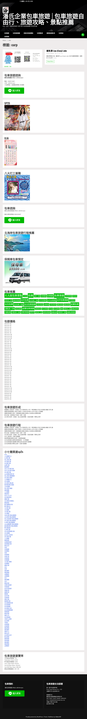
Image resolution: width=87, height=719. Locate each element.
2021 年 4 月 (7, 345)
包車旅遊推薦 (68, 296)
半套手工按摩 (8, 619)
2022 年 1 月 (7, 332)
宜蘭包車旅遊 (28, 308)
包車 (30, 295)
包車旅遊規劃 (16, 33)
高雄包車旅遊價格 (28, 33)
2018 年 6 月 (7, 399)
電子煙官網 (7, 527)
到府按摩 (6, 640)
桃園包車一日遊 (67, 308)
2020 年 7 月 (7, 356)
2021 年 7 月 (7, 341)
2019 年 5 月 (7, 379)
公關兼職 (6, 576)
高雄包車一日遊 (62, 312)
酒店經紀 (6, 493)
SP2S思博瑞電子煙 (9, 531)
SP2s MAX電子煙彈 (9, 470)
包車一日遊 (37, 296)
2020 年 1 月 (7, 365)
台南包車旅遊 (40, 304)
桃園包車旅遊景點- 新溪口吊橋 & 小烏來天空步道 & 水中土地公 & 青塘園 (23, 411)
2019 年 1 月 (7, 386)
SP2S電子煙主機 (8, 483)
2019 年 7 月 (7, 375)
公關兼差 (6, 574)
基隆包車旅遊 (67, 304)
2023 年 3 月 (7, 323)
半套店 (6, 622)
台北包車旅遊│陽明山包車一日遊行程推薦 (15, 443)
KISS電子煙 (7, 463)
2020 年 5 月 (7, 359)
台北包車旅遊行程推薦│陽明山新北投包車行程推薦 (17, 441)
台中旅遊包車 (72, 300)
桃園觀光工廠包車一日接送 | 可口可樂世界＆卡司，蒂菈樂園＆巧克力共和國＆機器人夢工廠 (28, 409)
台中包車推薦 (51, 300)
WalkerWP (58, 716)
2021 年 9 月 (7, 340)
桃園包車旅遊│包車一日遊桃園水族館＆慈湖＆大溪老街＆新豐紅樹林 (22, 413)
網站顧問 (6, 467)
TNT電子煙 (7, 508)
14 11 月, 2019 (59, 53)
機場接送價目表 (51, 33)
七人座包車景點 (13, 295)
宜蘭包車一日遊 (9, 308)
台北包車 (9, 304)
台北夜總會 (7, 604)
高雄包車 (54, 312)
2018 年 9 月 (7, 393)
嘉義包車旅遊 (60, 304)
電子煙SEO (7, 506)
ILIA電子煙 (7, 458)
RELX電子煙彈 (8, 488)
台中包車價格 (42, 300)
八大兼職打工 (8, 456)
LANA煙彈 (7, 486)
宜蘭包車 (75, 304)
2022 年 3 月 (7, 329)
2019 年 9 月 (7, 372)
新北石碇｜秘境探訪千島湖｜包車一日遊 (15, 415)
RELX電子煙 (7, 459)
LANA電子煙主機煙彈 (10, 517)
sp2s (5, 454)
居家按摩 (6, 638)
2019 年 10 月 (8, 370)
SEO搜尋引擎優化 (9, 501)
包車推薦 (50, 296)
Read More (50, 61)
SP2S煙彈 (7, 481)
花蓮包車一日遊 (16, 312)
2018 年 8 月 (7, 395)
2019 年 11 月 (8, 368)
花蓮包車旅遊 (25, 312)
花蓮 (10, 66)
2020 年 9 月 (7, 352)
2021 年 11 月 (8, 336)
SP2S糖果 (7, 533)
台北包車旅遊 (30, 304)
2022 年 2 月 (7, 331)
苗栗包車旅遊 (46, 312)
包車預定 (61, 33)
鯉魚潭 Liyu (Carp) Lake (56, 50)
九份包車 (25, 296)
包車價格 (43, 296)
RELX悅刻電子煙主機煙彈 (11, 518)
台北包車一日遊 (18, 304)
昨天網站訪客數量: (9, 661)
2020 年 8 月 (7, 354)
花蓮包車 (8, 312)
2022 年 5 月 (7, 325)
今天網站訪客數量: (9, 658)
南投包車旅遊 (16, 300)
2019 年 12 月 (8, 366)
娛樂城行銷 (7, 601)
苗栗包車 (32, 312)
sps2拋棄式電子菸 (9, 474)
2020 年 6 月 (7, 357)
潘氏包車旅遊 (50, 53)
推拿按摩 (6, 540)
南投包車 (75, 296)
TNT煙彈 (6, 509)
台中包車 (24, 300)
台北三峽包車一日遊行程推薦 (12, 436)
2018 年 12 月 (8, 388)
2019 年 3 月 (7, 383)
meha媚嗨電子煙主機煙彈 (11, 524)
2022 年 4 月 (7, 327)
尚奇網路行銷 (8, 543)
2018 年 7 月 (7, 397)
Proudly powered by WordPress (34, 716)
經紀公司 (6, 545)
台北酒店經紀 (8, 497)
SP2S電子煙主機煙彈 (10, 520)
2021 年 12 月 (8, 334)
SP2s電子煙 (7, 472)
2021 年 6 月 (7, 343)
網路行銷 (6, 499)
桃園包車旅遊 (75, 308)
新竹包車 (51, 308)
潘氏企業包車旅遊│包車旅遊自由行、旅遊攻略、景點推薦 (43, 19)
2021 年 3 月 (7, 347)
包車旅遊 (59, 295)
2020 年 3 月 (7, 361)
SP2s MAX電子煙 (9, 468)
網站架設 (6, 502)
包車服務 (6, 33)
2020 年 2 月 (7, 363)
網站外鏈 (6, 583)
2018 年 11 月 (8, 390)
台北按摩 (6, 620)
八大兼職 (6, 492)
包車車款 (6, 554)
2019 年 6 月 (7, 377)
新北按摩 (6, 636)
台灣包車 (46, 304)
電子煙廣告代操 (8, 504)
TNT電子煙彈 (8, 561)
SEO (5, 567)
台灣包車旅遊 (53, 304)
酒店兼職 (6, 490)
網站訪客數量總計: (9, 669)
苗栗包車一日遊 (38, 312)
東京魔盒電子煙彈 (9, 484)
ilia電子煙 (6, 465)
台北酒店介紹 (8, 608)
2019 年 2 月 (7, 384)
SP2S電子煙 (7, 461)
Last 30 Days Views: (10, 665)
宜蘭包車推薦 (18, 308)
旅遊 (62, 308)
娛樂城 (6, 594)
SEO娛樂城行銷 (8, 602)
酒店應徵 (6, 572)
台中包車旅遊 (62, 300)
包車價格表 (40, 33)
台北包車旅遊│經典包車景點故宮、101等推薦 (16, 440)
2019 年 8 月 (7, 374)
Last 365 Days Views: (10, 667)
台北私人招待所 (8, 535)
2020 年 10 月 (8, 350)
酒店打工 (6, 631)
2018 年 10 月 (8, 391)
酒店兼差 (6, 570)
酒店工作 (6, 615)
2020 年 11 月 (8, 349)
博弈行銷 (6, 599)
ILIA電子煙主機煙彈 (9, 522)
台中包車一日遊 (34, 300)
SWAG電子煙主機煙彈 (10, 515)
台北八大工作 (8, 495)
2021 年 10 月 (8, 338)
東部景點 (6, 66)
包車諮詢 (6, 36)
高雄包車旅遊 (71, 312)
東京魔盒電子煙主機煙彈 (11, 526)
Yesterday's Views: (9, 660)
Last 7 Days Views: (9, 663)
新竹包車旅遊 (56, 308)
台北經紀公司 (8, 635)
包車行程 (6, 556)
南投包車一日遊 (8, 300)
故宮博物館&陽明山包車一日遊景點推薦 (14, 438)
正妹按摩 (6, 624)
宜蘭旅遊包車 (38, 308)
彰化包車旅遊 (45, 308)
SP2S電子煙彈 (8, 477)
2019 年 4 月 (7, 381)
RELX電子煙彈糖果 (9, 475)
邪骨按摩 (6, 611)
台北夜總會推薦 (8, 610)
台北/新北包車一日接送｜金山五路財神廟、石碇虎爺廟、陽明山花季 (22, 417)
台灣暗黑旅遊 (8, 542)
